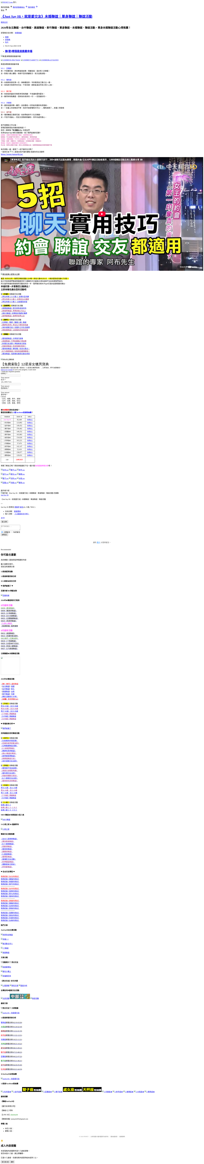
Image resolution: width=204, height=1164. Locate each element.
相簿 (6, 37)
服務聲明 (122, 1136)
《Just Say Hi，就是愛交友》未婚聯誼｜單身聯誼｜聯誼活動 (46, 16)
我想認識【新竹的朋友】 (10, 884)
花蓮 (12, 694)
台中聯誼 (6, 689)
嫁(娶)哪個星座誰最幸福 (18, 51)
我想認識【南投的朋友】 (10, 915)
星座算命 (17, 511)
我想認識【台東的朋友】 (10, 920)
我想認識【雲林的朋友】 (10, 896)
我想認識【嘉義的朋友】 (10, 903)
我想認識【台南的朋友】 (10, 906)
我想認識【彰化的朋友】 (10, 894)
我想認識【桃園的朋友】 (10, 882)
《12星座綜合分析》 (21, 514)
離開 (12, 1162)
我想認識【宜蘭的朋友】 (10, 913)
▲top (3, 518)
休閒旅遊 (18, 33)
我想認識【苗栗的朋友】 (10, 891)
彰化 (12, 689)
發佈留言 (4, 535)
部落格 (7, 40)
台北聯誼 (6, 686)
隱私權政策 (113, 1136)
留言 (21, 507)
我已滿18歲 (5, 1162)
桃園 (12, 686)
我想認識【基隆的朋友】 (10, 879)
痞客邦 (17, 507)
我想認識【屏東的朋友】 (10, 908)
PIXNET (86, 1136)
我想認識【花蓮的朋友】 (10, 918)
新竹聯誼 (6, 694)
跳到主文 (4, 22)
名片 (6, 42)
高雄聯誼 (6, 691)
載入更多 (4, 522)
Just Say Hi (4, 495)
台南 (12, 691)
